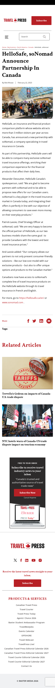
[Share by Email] (48, 320)
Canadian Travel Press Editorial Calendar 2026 (26, 648)
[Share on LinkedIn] (41, 320)
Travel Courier (26, 609)
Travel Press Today (26, 613)
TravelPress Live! (26, 644)
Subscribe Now (27, 492)
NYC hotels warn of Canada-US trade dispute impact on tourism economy (24, 443)
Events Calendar (26, 631)
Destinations (11, 47)
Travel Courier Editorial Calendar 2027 (26, 661)
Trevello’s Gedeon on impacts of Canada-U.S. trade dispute (26, 395)
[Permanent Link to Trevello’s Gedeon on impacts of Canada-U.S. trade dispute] (27, 373)
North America (22, 47)
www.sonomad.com (12, 302)
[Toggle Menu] (7, 37)
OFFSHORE (26, 635)
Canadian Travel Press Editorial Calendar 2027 (26, 653)
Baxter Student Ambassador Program (26, 622)
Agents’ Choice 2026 (26, 618)
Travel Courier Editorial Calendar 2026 (26, 657)
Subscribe (41, 20)
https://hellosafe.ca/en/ (31, 297)
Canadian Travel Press (26, 605)
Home (4, 47)
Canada (30, 47)
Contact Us (26, 666)
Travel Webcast (26, 640)
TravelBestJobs (26, 626)
